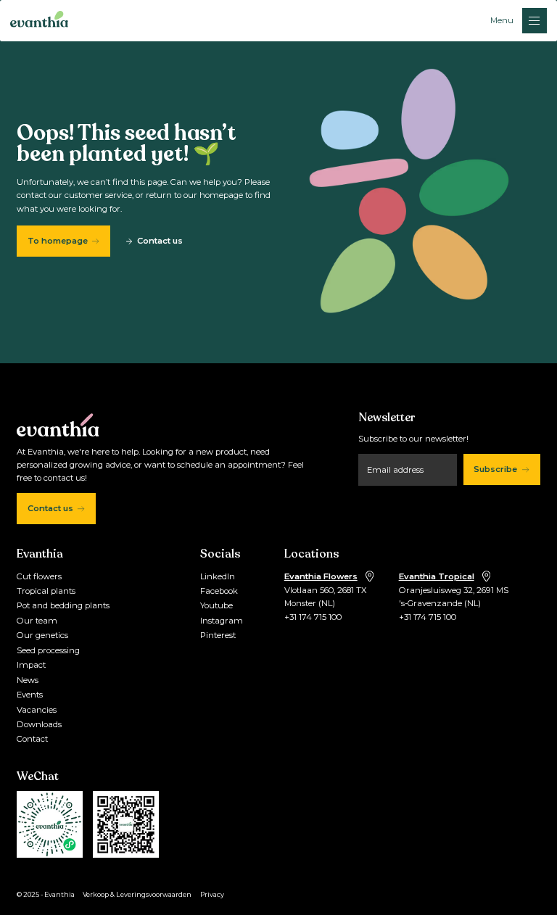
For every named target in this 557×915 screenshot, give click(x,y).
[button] (518, 20)
